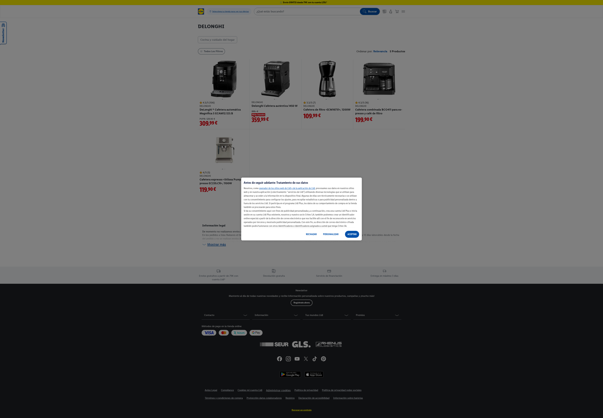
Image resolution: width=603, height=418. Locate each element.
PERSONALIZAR (331, 234)
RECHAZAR (311, 234)
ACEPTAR (352, 234)
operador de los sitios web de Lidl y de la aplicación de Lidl (287, 188)
